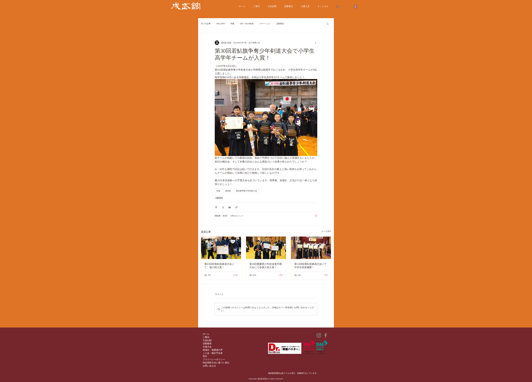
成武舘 (228, 191)
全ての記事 (206, 23)
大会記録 (207, 340)
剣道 (218, 191)
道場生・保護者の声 (213, 350)
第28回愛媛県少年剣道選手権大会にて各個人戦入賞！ (265, 266)
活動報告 (280, 23)
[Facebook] (325, 335)
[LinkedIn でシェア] (229, 207)
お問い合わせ (209, 366)
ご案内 (206, 337)
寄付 (205, 356)
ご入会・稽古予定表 (213, 353)
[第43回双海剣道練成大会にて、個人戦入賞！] (221, 248)
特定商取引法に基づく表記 (216, 362)
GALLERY (220, 23)
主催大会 (207, 347)
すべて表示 (326, 231)
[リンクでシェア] (236, 207)
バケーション (265, 23)
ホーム (206, 334)
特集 (232, 23)
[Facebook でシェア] (216, 207)
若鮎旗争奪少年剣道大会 (246, 191)
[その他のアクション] (315, 42)
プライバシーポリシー (214, 359)
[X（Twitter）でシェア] (223, 207)
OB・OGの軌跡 (247, 23)
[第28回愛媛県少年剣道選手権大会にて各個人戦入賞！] (266, 248)
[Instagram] (319, 335)
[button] (355, 5)
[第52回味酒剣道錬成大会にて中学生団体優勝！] (311, 248)
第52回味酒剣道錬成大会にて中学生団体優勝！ (310, 266)
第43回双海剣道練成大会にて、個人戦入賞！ (219, 266)
